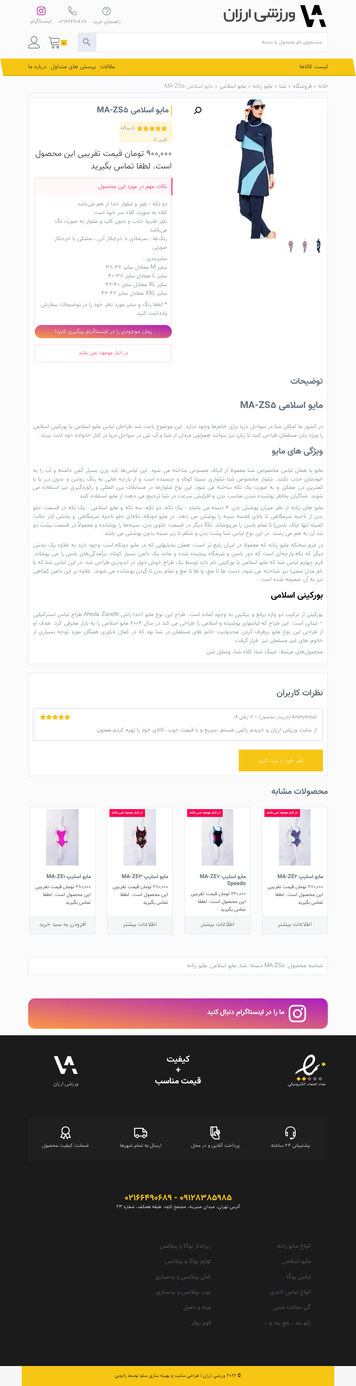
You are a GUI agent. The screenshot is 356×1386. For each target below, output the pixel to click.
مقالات (107, 66)
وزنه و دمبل (197, 1307)
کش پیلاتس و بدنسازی (183, 1277)
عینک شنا (266, 651)
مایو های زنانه (307, 507)
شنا (283, 86)
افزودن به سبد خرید (62, 924)
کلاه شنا (243, 651)
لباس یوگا (299, 1277)
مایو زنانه (263, 86)
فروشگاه (302, 86)
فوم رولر (201, 1323)
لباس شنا (233, 533)
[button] (197, 111)
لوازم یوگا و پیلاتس (188, 1261)
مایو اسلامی (233, 86)
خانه (323, 86)
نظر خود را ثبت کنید (281, 760)
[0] (54, 44)
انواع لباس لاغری (290, 1292)
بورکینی (226, 562)
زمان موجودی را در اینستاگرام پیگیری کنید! (103, 331)
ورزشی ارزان (214, 1375)
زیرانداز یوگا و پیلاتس (185, 1246)
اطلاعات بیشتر (295, 924)
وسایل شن (218, 651)
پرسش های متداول (73, 66)
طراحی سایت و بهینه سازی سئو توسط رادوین (157, 1375)
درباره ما (37, 66)
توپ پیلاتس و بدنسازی (183, 1292)
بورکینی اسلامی (50, 426)
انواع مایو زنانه (294, 1246)
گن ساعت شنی (292, 1307)
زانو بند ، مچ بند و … (287, 1323)
